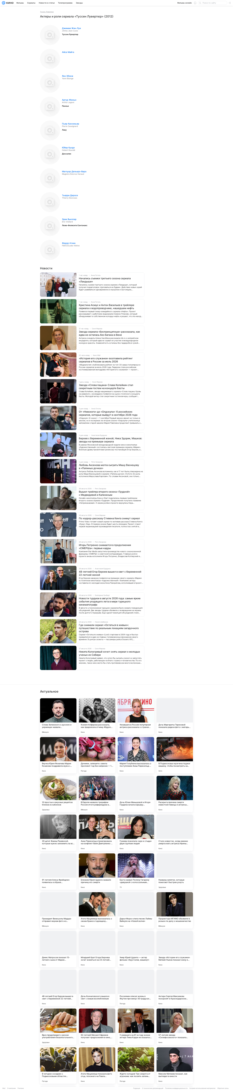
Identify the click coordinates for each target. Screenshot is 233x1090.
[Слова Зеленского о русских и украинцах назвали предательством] (58, 716)
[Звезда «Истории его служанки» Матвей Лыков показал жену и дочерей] (175, 949)
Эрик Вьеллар (69, 219)
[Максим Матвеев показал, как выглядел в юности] (175, 1065)
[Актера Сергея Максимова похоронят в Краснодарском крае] (175, 988)
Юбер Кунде (68, 147)
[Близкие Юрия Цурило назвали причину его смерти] (97, 871)
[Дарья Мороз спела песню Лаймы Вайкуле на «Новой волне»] (136, 910)
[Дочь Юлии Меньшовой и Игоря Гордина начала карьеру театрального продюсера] (136, 794)
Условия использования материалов (202, 1088)
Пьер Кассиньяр (70, 124)
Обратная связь (223, 1088)
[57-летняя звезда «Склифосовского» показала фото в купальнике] (175, 1027)
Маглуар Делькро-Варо (74, 171)
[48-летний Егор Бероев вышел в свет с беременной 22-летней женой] (58, 988)
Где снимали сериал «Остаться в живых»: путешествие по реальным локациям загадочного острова (109, 628)
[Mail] (3, 3)
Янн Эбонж (67, 76)
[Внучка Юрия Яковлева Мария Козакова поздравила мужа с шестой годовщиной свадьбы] (58, 755)
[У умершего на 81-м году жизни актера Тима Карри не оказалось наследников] (136, 1027)
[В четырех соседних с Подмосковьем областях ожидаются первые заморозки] (58, 1065)
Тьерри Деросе (70, 195)
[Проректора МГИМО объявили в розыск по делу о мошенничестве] (175, 910)
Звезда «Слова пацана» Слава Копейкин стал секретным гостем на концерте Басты (106, 387)
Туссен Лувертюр (47, 12)
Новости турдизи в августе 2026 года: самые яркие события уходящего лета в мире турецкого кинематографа (110, 601)
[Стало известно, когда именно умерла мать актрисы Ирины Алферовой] (175, 833)
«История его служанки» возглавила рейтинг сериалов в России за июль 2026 (106, 360)
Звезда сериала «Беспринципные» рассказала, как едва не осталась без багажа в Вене (109, 333)
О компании (11, 1088)
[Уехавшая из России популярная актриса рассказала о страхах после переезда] (136, 716)
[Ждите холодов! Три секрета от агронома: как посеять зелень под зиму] (136, 1065)
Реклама (21, 1088)
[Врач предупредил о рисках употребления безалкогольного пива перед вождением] (58, 1027)
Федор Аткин (68, 243)
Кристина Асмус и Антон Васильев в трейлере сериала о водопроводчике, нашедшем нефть (106, 307)
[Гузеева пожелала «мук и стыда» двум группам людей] (136, 833)
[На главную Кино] (9, 3)
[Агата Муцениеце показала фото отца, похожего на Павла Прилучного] (97, 1065)
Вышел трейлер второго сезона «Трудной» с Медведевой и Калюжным (104, 493)
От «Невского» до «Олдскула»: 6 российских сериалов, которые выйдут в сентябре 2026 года (108, 413)
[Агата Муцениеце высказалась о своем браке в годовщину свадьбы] (97, 910)
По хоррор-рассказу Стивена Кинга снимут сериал (109, 518)
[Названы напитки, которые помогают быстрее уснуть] (175, 871)
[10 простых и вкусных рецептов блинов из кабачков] (58, 794)
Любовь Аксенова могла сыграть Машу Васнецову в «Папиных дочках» (109, 467)
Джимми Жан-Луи (71, 28)
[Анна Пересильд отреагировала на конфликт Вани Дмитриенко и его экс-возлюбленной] (97, 833)
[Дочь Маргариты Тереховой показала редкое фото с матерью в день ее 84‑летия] (175, 716)
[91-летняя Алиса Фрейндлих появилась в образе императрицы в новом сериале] (58, 871)
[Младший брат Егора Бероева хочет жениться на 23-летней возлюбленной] (97, 949)
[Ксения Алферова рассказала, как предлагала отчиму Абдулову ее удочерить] (97, 716)
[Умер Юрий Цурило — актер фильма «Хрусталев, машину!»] (136, 949)
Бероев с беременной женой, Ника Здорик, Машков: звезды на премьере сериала (110, 440)
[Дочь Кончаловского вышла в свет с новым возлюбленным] (97, 988)
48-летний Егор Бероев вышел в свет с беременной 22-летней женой (110, 573)
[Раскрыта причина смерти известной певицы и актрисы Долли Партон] (175, 794)
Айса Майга (68, 52)
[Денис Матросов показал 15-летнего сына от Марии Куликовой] (58, 949)
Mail (3, 1088)
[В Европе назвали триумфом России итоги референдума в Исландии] (97, 794)
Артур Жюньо (69, 100)
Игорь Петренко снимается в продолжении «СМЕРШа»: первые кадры (105, 547)
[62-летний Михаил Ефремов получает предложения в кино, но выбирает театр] (97, 1027)
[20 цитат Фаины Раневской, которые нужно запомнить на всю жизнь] (58, 833)
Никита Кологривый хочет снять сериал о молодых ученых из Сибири (109, 653)
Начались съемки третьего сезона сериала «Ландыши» (105, 280)
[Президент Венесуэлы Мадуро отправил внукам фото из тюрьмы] (58, 910)
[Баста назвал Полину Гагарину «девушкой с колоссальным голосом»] (136, 871)
